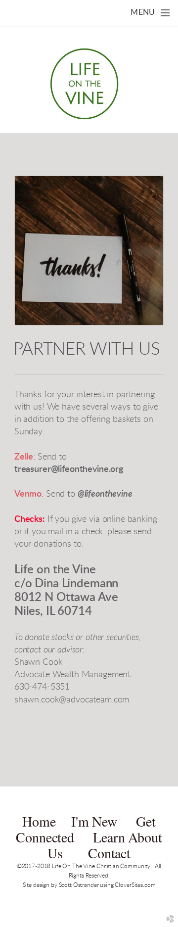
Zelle (23, 457)
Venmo (28, 494)
